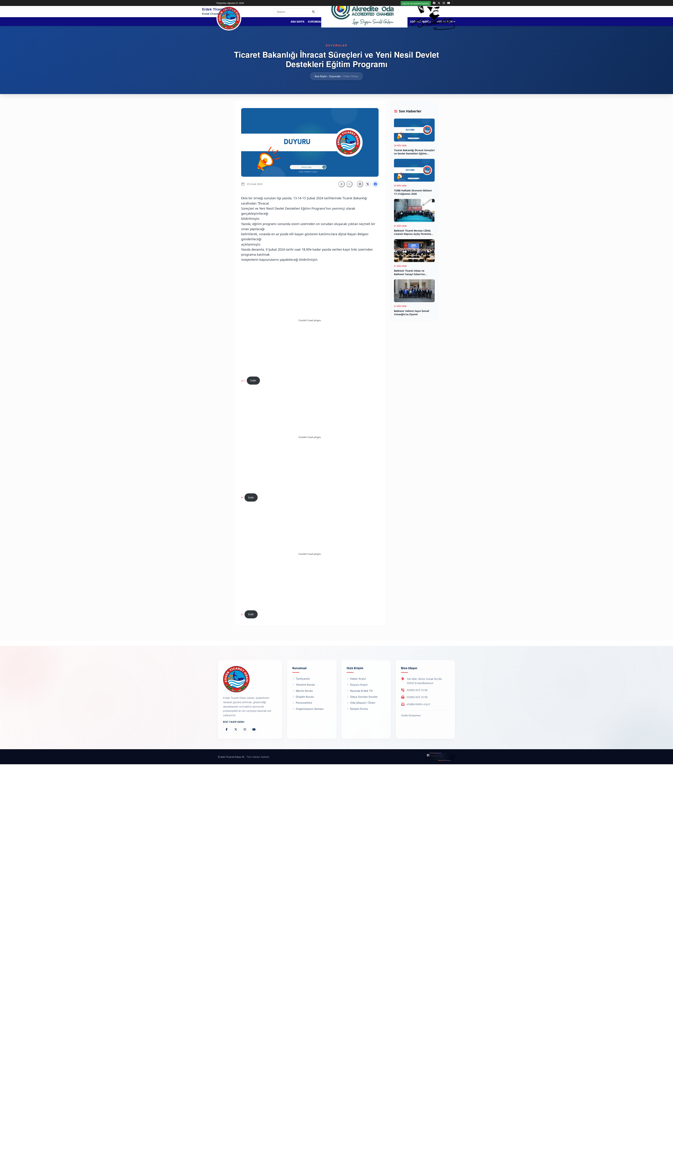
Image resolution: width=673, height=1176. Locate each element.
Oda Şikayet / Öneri (362, 702)
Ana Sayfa (290, 21)
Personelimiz (304, 702)
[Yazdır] (360, 184)
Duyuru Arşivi (359, 684)
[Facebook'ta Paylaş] (375, 184)
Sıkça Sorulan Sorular (364, 696)
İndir (253, 380)
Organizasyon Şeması (310, 709)
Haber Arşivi (358, 678)
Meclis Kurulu (304, 690)
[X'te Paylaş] (368, 184)
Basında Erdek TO (361, 690)
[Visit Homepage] (228, 18)
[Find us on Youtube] (448, 3)
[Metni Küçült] (349, 184)
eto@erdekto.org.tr (418, 704)
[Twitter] (235, 729)
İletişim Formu (359, 709)
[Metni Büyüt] (341, 184)
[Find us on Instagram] (444, 3)
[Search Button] (314, 11)
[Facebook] (226, 729)
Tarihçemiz (303, 678)
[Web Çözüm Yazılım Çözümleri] (440, 757)
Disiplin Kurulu (305, 696)
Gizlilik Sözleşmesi (411, 715)
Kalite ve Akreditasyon (416, 3)
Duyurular (335, 76)
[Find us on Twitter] (439, 3)
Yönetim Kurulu (305, 684)
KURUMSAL (308, 21)
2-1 (243, 380)
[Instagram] (244, 729)
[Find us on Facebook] (434, 3)
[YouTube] (253, 729)
